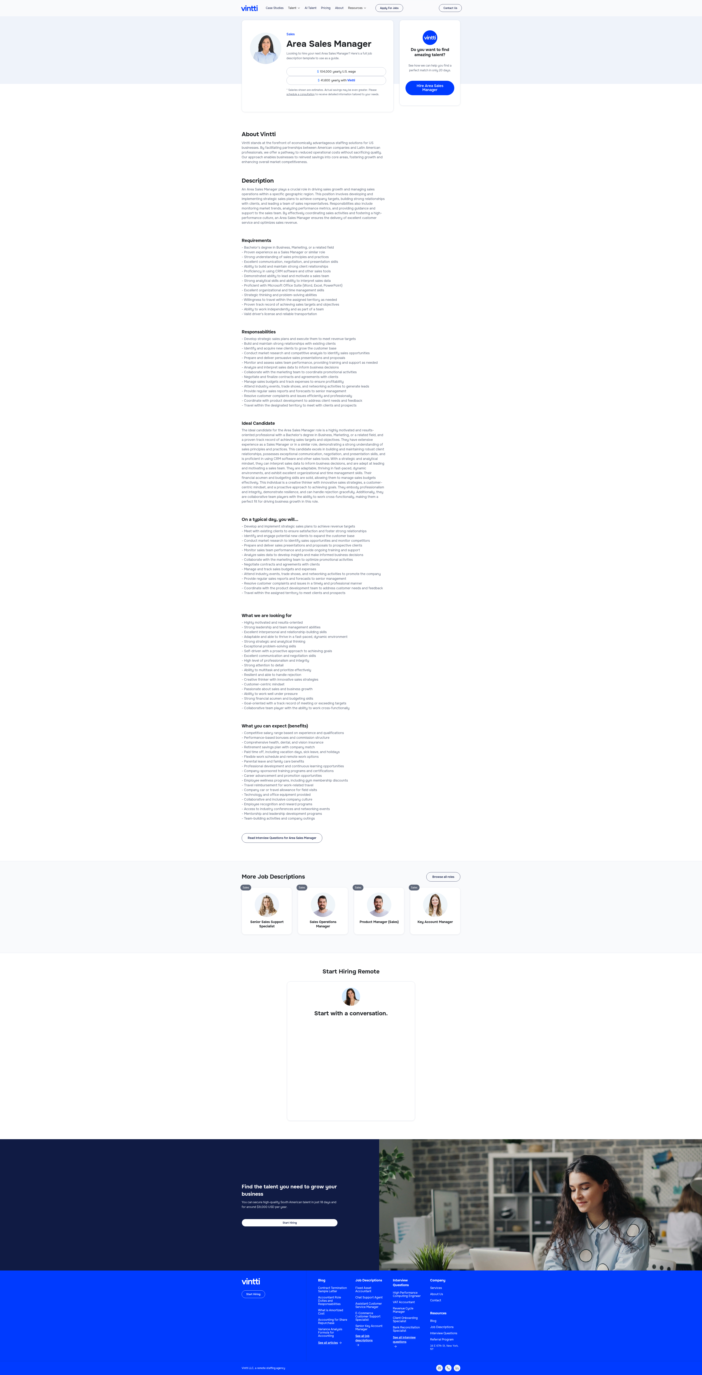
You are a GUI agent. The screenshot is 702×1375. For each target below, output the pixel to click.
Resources (355, 8)
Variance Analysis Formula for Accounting (330, 1333)
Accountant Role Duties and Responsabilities (329, 1301)
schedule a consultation (300, 94)
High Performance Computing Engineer (407, 1294)
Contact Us (450, 8)
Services (436, 1288)
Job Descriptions (368, 1280)
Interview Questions (443, 1333)
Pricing (326, 8)
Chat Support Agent (369, 1297)
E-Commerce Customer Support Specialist (367, 1316)
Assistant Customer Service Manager (368, 1305)
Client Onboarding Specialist (405, 1319)
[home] (249, 8)
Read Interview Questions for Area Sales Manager (282, 838)
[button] (294, 8)
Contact (435, 1300)
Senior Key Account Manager (368, 1327)
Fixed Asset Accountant (363, 1289)
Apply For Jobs (389, 8)
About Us (436, 1294)
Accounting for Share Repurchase (332, 1321)
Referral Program (442, 1339)
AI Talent (310, 8)
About (339, 8)
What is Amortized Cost (330, 1312)
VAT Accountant (404, 1302)
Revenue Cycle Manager (403, 1310)
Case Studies (275, 8)
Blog (321, 1280)
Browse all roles (443, 877)
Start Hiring (290, 1222)
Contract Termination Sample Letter (332, 1289)
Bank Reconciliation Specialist (406, 1329)
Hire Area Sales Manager (430, 88)
